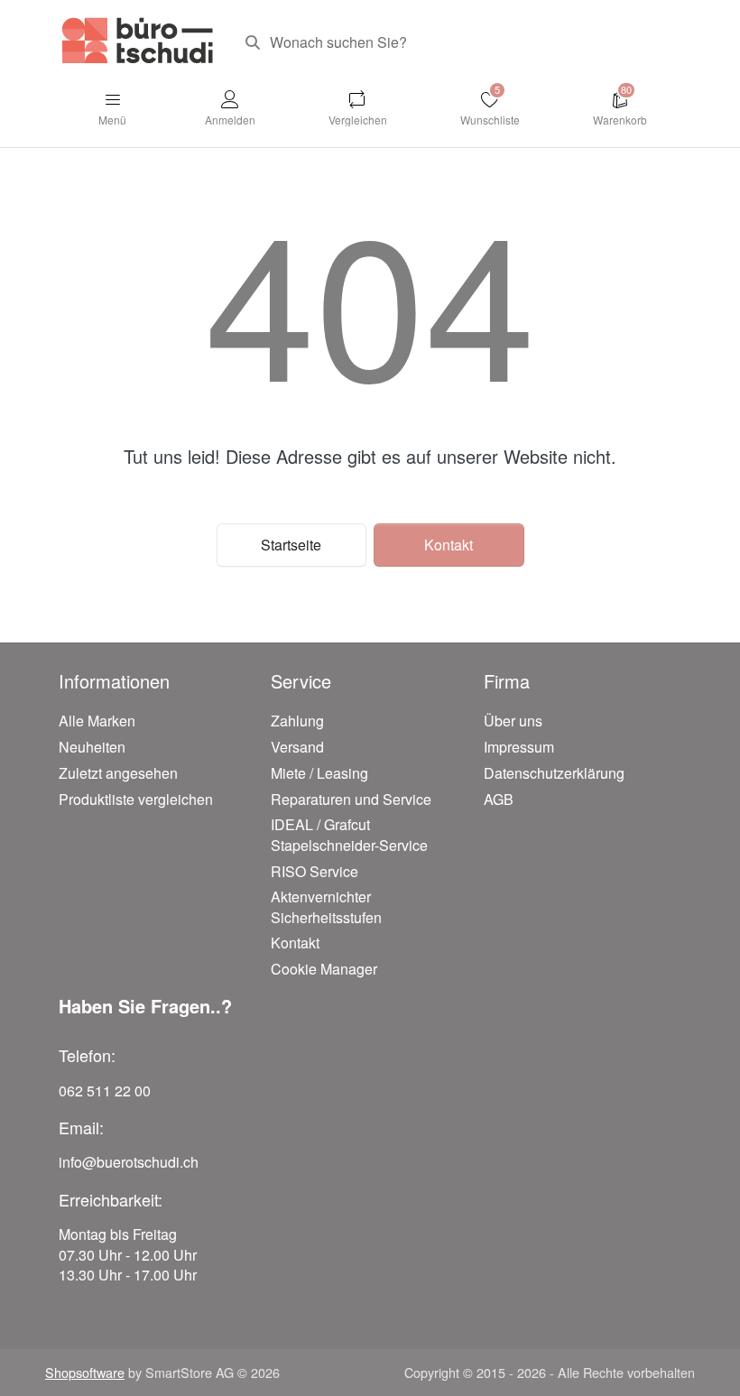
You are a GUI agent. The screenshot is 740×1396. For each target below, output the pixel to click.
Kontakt (448, 544)
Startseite (291, 544)
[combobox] (456, 42)
